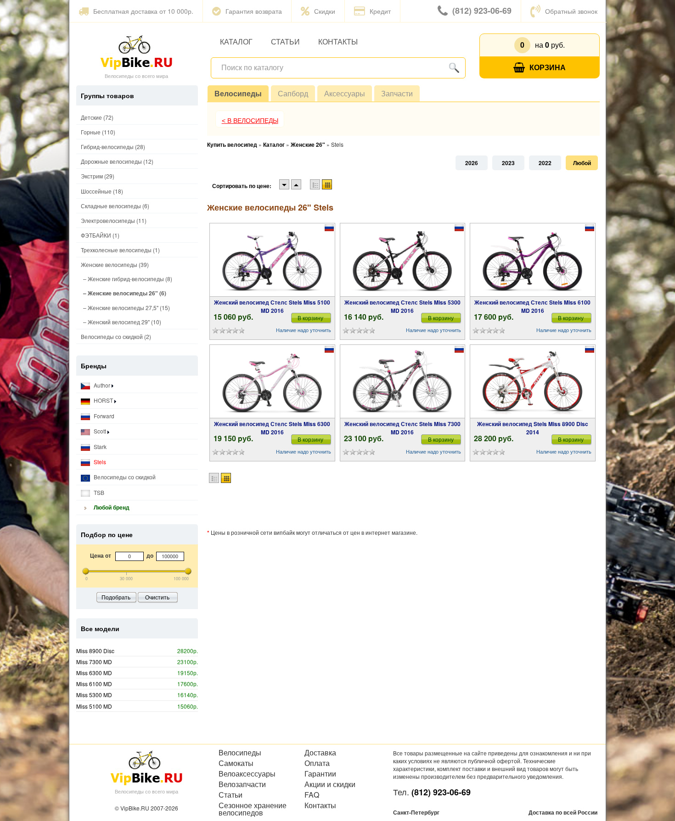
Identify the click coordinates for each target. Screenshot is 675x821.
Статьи (285, 41)
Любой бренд (110, 507)
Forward (103, 416)
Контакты (338, 41)
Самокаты (236, 763)
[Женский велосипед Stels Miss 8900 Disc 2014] (532, 382)
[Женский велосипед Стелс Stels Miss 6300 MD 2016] (272, 382)
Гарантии (320, 773)
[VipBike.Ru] (136, 51)
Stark (99, 446)
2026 (471, 163)
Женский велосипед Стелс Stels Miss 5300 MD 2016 (402, 306)
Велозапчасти (242, 784)
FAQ (311, 795)
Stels (99, 462)
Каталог (236, 41)
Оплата (317, 763)
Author (102, 385)
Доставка (320, 752)
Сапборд (293, 93)
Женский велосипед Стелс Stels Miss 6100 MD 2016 (532, 306)
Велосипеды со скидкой (124, 477)
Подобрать (115, 597)
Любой (582, 163)
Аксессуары (344, 93)
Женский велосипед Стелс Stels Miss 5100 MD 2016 (272, 306)
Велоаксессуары (247, 773)
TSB (98, 492)
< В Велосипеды (250, 120)
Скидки (324, 11)
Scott (99, 431)
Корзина (547, 67)
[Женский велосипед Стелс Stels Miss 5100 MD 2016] (272, 260)
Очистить (157, 597)
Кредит (380, 11)
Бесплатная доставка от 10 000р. (143, 11)
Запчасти (397, 93)
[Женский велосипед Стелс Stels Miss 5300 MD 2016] (403, 260)
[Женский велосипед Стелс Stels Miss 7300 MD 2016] (403, 382)
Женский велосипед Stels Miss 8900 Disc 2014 (532, 428)
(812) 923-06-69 (482, 11)
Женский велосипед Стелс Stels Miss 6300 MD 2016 (272, 428)
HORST (103, 400)
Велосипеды (238, 93)
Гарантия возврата (253, 11)
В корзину (310, 318)
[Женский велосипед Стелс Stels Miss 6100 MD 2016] (533, 260)
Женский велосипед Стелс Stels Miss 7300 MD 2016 (402, 428)
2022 (545, 163)
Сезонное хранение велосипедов (253, 809)
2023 (508, 163)
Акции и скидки (329, 784)
